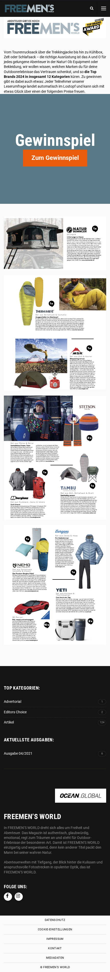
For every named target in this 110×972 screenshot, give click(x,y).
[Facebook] (8, 897)
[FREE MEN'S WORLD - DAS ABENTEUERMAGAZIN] (29, 11)
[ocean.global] (80, 800)
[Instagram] (19, 897)
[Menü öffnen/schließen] (103, 8)
